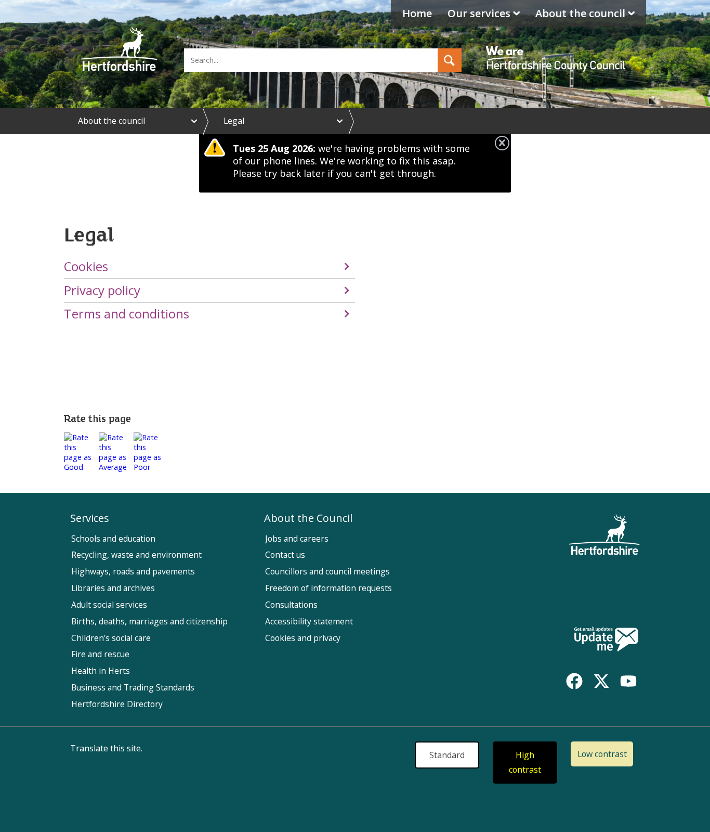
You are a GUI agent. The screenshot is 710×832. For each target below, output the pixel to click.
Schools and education (113, 538)
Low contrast (602, 754)
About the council (580, 13)
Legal (233, 120)
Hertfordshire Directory (117, 704)
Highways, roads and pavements (133, 571)
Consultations (291, 604)
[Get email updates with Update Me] (606, 640)
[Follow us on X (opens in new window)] (601, 681)
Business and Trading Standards (132, 687)
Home (417, 13)
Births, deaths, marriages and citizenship (149, 621)
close (502, 143)
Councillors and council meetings (327, 571)
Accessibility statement (309, 621)
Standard (447, 755)
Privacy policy (102, 290)
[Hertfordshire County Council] (557, 49)
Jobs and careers (296, 538)
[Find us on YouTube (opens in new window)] (628, 681)
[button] (450, 60)
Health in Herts (100, 670)
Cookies (86, 266)
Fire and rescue (100, 654)
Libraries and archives (113, 588)
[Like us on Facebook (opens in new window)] (574, 681)
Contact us (285, 554)
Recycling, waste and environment (136, 554)
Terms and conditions (126, 313)
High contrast (525, 762)
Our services (479, 13)
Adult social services (109, 604)
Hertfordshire (119, 49)
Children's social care (111, 638)
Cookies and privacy (302, 638)
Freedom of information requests (328, 588)
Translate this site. (106, 748)
